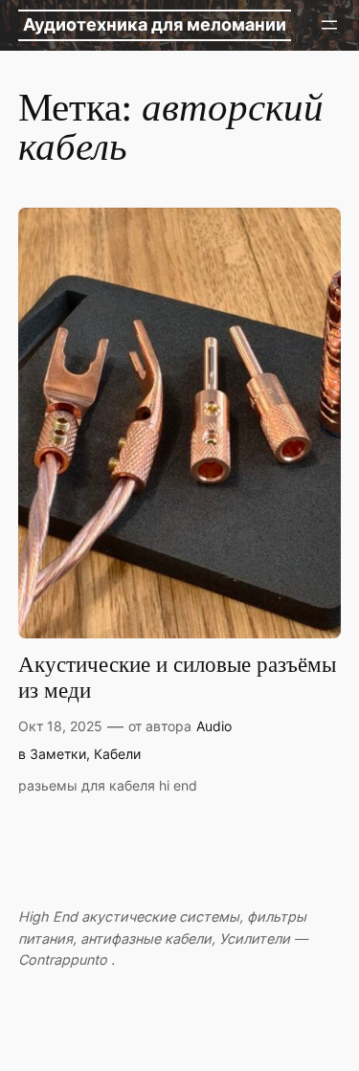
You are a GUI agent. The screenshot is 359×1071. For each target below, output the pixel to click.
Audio (214, 726)
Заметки (58, 754)
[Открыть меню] (329, 24)
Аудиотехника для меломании (154, 24)
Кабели (117, 754)
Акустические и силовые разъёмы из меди (177, 678)
